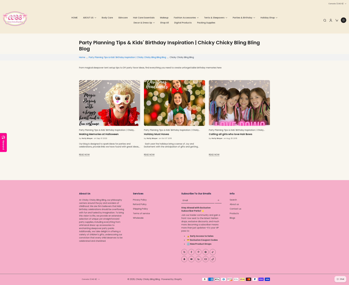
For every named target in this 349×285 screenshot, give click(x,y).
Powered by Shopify (171, 279)
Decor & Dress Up (143, 22)
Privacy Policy (140, 199)
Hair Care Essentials (144, 17)
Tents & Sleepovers (214, 17)
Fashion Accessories (185, 17)
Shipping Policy (140, 208)
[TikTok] (213, 252)
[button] (102, 193)
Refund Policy (140, 204)
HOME (74, 17)
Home (82, 57)
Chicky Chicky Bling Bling (148, 279)
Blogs (232, 217)
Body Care (107, 17)
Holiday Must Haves (156, 134)
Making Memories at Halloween (99, 134)
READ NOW (84, 154)
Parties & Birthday (242, 17)
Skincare (123, 17)
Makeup (164, 17)
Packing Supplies (206, 22)
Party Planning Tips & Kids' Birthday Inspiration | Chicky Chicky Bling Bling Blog (127, 57)
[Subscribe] (218, 200)
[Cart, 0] (337, 20)
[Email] (206, 259)
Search (233, 199)
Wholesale (138, 217)
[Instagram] (206, 252)
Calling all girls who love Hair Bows (230, 134)
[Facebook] (191, 252)
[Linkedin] (198, 259)
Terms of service (141, 213)
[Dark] (343, 20)
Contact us (235, 208)
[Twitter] (184, 252)
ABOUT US (88, 17)
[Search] (325, 20)
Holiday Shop (268, 17)
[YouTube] (191, 259)
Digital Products (183, 22)
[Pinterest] (198, 252)
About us (234, 204)
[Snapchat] (184, 259)
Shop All (164, 22)
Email (185, 200)
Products (234, 213)
